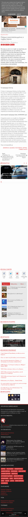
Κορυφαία (6, 284)
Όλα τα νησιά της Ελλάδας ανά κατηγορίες (13, 357)
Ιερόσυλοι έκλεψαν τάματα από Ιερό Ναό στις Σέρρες (13, 174)
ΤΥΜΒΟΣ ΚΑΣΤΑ (23, 149)
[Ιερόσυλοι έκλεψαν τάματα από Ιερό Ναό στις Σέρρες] (14, 172)
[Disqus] (14, 204)
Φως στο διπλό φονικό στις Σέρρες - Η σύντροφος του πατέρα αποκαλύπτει (11, 361)
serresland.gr (5, 425)
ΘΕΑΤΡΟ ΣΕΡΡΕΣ (18, 478)
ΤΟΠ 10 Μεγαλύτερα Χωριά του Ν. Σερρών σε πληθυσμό (15, 307)
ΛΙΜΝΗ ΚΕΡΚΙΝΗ (19, 480)
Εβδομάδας (14, 284)
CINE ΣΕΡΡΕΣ (22, 471)
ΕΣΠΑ (2, 480)
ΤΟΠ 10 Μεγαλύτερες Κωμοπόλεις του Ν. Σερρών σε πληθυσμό (12, 372)
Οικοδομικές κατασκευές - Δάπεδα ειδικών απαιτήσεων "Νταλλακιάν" (13, 29)
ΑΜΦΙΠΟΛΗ (6, 148)
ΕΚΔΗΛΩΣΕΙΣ (10, 469)
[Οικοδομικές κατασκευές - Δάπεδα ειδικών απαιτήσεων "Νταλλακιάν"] (14, 21)
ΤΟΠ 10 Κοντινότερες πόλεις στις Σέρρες (12, 369)
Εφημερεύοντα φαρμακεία (7, 500)
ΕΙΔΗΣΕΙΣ (12, 148)
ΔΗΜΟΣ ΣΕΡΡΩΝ (5, 471)
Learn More (12, 14)
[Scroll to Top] (25, 513)
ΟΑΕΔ (11, 478)
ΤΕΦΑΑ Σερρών (5, 434)
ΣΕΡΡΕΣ (25, 148)
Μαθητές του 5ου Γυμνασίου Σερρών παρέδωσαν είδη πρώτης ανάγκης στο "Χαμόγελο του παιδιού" (15, 454)
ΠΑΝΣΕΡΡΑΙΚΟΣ (18, 469)
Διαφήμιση (3, 493)
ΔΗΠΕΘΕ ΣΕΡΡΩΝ (5, 473)
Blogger (17, 515)
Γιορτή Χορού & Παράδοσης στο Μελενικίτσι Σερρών (13, 353)
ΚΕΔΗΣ (7, 480)
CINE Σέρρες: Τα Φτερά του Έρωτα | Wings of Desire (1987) (13, 365)
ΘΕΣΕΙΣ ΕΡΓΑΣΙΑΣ (18, 476)
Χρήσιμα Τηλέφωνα (6, 489)
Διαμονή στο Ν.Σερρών (6, 510)
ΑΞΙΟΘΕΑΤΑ (4, 483)
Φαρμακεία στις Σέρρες (7, 502)
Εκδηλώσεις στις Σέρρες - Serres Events (11, 380)
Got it (19, 14)
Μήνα (22, 284)
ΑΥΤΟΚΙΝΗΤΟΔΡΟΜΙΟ (6, 476)
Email (12, 44)
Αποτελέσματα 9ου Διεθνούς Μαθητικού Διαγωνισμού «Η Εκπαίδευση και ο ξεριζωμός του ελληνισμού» (16, 460)
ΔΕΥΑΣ (12, 480)
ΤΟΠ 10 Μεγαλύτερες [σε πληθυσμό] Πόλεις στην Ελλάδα (16, 287)
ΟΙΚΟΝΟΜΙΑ (14, 471)
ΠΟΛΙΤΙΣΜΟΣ (18, 148)
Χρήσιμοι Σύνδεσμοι (6, 491)
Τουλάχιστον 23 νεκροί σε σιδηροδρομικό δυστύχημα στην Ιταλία (15, 314)
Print (8, 44)
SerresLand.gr (9, 512)
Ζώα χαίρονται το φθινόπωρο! (15, 293)
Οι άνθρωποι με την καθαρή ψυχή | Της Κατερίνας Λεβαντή (11, 388)
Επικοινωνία (4, 494)
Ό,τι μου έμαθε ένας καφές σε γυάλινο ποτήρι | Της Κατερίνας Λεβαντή (14, 384)
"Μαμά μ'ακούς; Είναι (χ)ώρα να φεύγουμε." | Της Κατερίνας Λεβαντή (15, 441)
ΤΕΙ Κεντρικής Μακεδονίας (7, 432)
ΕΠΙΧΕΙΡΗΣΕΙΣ (4, 478)
